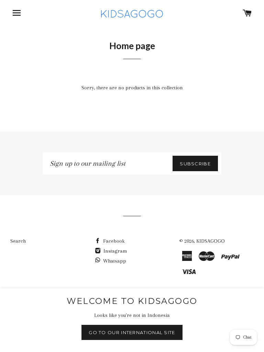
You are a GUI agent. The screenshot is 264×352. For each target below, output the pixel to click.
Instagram (114, 251)
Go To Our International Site (132, 332)
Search (18, 241)
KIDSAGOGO (210, 241)
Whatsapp (114, 261)
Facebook (113, 241)
